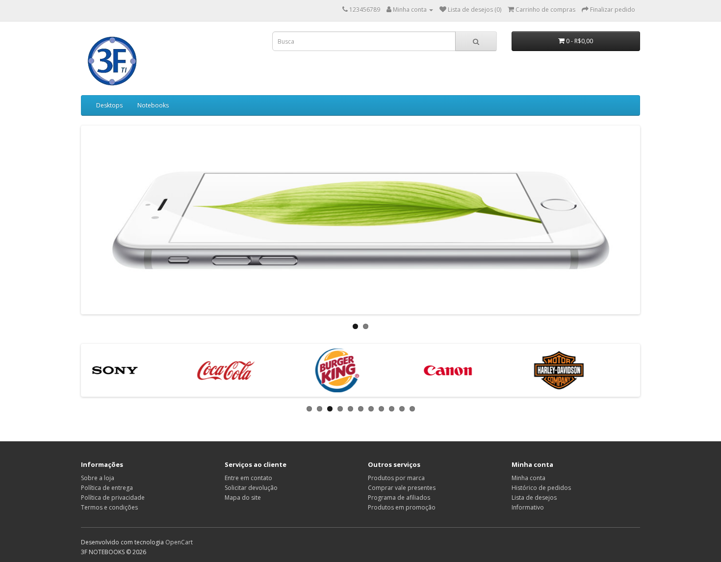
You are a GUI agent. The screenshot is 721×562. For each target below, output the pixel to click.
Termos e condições (109, 507)
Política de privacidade (113, 497)
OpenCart (179, 542)
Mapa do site (243, 497)
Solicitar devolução (251, 488)
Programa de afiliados (399, 497)
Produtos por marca (396, 478)
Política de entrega (107, 488)
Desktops (109, 105)
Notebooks (153, 105)
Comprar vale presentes (402, 488)
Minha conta (528, 478)
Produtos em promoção (402, 507)
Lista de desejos (534, 497)
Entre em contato (248, 478)
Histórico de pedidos (541, 488)
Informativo (528, 507)
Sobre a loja (97, 478)
